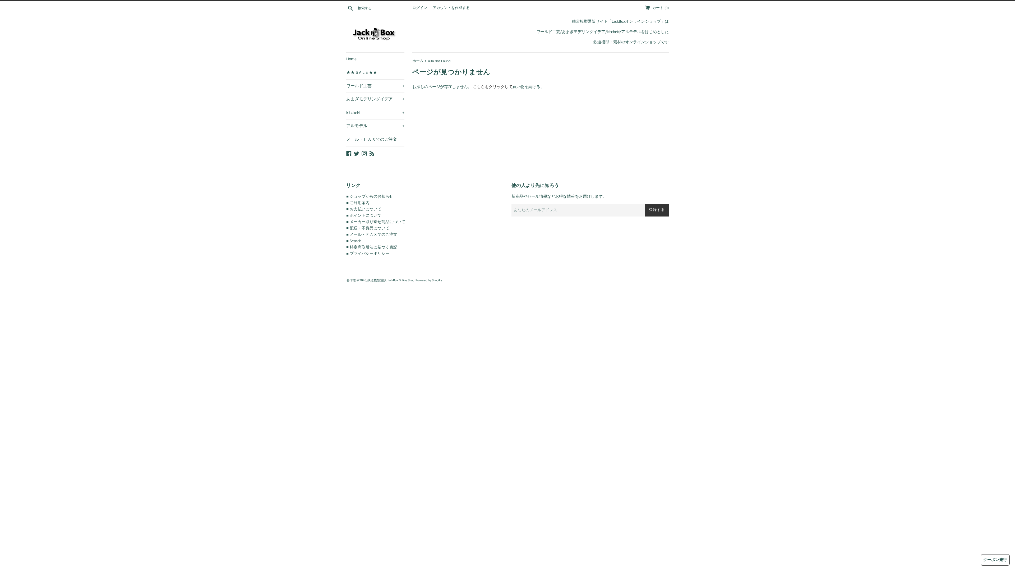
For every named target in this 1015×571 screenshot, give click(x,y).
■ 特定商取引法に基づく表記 (371, 247)
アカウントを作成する (451, 8)
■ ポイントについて (363, 215)
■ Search (353, 241)
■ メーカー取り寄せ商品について (375, 222)
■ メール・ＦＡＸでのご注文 (371, 234)
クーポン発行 (995, 560)
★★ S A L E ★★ (361, 73)
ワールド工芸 (375, 86)
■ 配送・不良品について (367, 228)
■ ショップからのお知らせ (369, 196)
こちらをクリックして (493, 87)
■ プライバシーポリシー (367, 253)
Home (351, 59)
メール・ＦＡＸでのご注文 (371, 139)
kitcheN (375, 113)
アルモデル (375, 126)
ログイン (419, 8)
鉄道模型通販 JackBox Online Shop (390, 280)
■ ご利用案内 (358, 203)
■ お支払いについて (363, 209)
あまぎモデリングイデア (375, 99)
